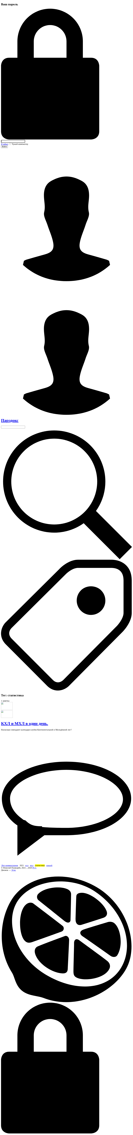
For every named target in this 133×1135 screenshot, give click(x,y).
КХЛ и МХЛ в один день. (24, 723)
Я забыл (4, 144)
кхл (26, 865)
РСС (34, 868)
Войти (4, 147)
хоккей (49, 865)
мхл (31, 865)
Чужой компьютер (19, 144)
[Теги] (66, 690)
